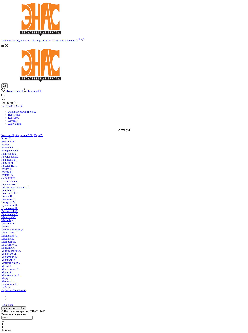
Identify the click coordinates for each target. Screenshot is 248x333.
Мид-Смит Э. (9, 244)
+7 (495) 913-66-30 (11, 105)
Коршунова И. (9, 156)
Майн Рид (7, 220)
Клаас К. (6, 138)
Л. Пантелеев (9, 180)
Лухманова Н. (9, 208)
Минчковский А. (11, 250)
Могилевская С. (10, 262)
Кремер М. (7, 162)
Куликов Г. (7, 171)
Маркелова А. (9, 235)
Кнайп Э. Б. (8, 141)
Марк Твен (7, 232)
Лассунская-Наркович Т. (15, 187)
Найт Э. (5, 287)
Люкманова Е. (9, 214)
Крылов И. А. (9, 165)
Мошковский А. (10, 275)
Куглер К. (6, 168)
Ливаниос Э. (8, 199)
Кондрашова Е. (10, 150)
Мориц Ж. (7, 272)
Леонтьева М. (9, 193)
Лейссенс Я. (8, 190)
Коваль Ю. (7, 147)
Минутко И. (8, 247)
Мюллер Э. (7, 281)
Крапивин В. (8, 159)
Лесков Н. (7, 196)
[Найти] (2, 321)
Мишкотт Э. (8, 259)
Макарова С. (8, 223)
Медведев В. (8, 241)
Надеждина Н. (9, 284)
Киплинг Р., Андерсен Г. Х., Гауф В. (22, 135)
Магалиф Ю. (8, 217)
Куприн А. (7, 174)
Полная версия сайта (13, 308)
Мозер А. (6, 266)
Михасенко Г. (9, 256)
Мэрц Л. (6, 278)
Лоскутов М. (8, 202)
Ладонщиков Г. (10, 184)
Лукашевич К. (9, 205)
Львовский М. (9, 211)
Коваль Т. (6, 144)
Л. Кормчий (8, 177)
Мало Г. (5, 226)
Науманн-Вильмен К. (13, 290)
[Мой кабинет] (3, 95)
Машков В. (7, 238)
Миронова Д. (9, 253)
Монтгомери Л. (10, 269)
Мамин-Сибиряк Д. (12, 229)
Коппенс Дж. (8, 153)
